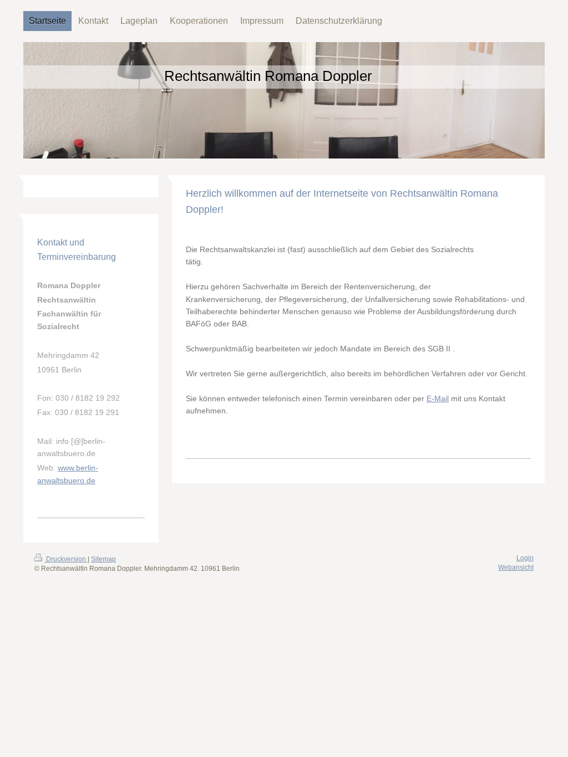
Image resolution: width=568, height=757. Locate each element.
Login (525, 558)
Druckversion (66, 559)
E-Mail (438, 398)
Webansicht (516, 567)
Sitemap (103, 559)
